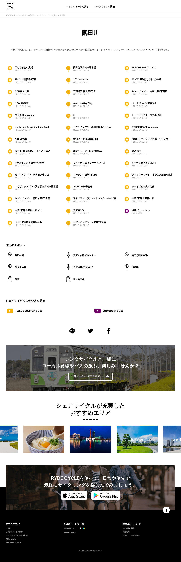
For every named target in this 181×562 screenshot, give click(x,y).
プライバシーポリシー (131, 535)
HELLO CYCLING (130, 49)
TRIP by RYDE (70, 532)
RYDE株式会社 (128, 528)
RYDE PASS (69, 528)
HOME (8, 528)
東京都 (62, 15)
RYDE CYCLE (10, 15)
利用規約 (126, 532)
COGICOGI (146, 49)
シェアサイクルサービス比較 (17, 535)
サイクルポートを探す (77, 6)
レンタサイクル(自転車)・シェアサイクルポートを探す (37, 15)
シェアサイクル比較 (104, 6)
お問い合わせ (11, 539)
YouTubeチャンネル (13, 542)
